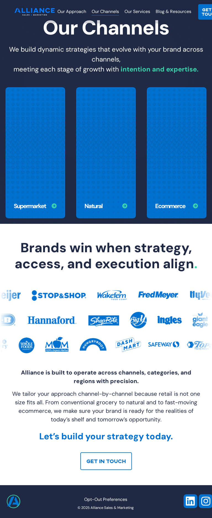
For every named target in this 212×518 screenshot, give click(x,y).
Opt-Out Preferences (105, 500)
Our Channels (105, 12)
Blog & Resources (173, 12)
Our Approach (71, 12)
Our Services (137, 12)
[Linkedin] (190, 501)
